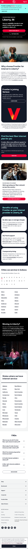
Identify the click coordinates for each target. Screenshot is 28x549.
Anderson (3, 303)
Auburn (16, 306)
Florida (4, 398)
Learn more (4, 11)
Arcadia (3, 312)
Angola (3, 309)
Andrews (3, 306)
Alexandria (4, 298)
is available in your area (17, 80)
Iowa (3, 410)
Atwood (17, 303)
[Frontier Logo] (14, 2)
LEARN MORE (14, 101)
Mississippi (5, 418)
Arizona (4, 389)
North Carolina (18, 392)
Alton (2, 301)
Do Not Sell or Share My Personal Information (21, 521)
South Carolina (19, 404)
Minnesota (5, 416)
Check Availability (14, 30)
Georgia (4, 401)
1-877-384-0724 (15, 34)
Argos (16, 292)
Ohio (16, 398)
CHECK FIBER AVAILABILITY (13, 199)
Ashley (16, 298)
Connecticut (5, 395)
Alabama (4, 386)
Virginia (17, 418)
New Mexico (18, 386)
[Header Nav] (2, 2)
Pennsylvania (18, 401)
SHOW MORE (14, 472)
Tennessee (18, 410)
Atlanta (16, 301)
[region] (14, 543)
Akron (2, 292)
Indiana (4, 407)
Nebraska (5, 421)
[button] (25, 8)
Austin (16, 309)
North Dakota (18, 395)
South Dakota (18, 407)
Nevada (4, 424)
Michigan (5, 413)
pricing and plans (11, 257)
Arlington (17, 295)
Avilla (16, 312)
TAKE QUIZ (14, 155)
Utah (16, 416)
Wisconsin (17, 424)
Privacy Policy (19, 543)
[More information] (18, 9)
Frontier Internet (13, 73)
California (5, 392)
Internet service (12, 224)
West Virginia (18, 421)
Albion (3, 295)
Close (14, 546)
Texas (16, 413)
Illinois (4, 404)
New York (17, 389)
